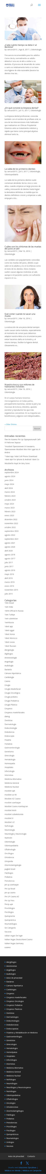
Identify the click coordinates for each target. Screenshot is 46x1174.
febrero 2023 (10, 511)
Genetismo (9, 751)
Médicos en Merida (12, 1170)
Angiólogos (11, 970)
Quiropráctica (10, 920)
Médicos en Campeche (31, 1170)
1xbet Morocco (11, 638)
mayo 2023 (9, 504)
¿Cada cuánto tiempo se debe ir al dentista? (21, 46)
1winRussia (9, 622)
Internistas (9, 775)
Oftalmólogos (12, 1099)
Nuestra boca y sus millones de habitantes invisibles (19, 385)
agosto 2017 (10, 558)
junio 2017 (9, 566)
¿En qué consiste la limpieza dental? (21, 108)
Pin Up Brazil (10, 888)
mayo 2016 (9, 574)
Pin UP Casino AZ (12, 896)
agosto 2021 (10, 543)
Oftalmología (10, 849)
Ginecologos (11, 1044)
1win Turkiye (10, 614)
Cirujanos (8, 708)
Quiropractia (10, 916)
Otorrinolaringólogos (15, 1111)
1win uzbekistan (11, 618)
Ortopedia (9, 861)
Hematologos (12, 1048)
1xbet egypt (9, 630)
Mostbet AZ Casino (13, 798)
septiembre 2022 (12, 531)
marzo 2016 (10, 582)
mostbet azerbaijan (13, 802)
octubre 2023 (10, 500)
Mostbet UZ (10, 822)
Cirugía (7, 685)
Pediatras (8, 877)
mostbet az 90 (11, 794)
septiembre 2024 (12, 472)
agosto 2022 (10, 535)
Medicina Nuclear (12, 787)
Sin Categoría (10, 928)
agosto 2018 (10, 554)
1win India (9, 607)
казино (8, 947)
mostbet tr (9, 818)
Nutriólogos (11, 1091)
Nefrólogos (11, 1079)
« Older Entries (11, 424)
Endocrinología (11, 728)
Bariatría (8, 669)
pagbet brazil (10, 869)
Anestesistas (11, 966)
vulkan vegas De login (14, 935)
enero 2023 (9, 515)
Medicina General (12, 783)
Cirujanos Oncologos (15, 1001)
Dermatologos (12, 1017)
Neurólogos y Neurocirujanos (18, 1087)
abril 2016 (9, 578)
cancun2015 (12, 49)
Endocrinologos (12, 1021)
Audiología (9, 665)
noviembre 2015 (11, 590)
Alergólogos (11, 962)
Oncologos (10, 1103)
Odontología (36, 49)
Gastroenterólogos (14, 1036)
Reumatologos (12, 1138)
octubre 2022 (10, 527)
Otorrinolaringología (13, 865)
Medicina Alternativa (13, 779)
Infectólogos (11, 1060)
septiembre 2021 (12, 539)
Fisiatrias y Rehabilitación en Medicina (22, 1032)
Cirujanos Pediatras (14, 1005)
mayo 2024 (9, 484)
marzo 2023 (10, 507)
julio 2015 (9, 594)
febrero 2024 (10, 496)
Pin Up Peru (9, 900)
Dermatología (10, 724)
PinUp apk (9, 904)
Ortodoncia (9, 857)
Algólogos (9, 654)
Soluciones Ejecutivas (27, 1167)
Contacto (31, 1156)
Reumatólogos (11, 924)
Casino (7, 681)
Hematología (10, 759)
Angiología (9, 661)
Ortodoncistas (12, 1107)
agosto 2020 (10, 547)
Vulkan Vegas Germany (14, 943)
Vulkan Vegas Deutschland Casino (18, 939)
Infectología (9, 771)
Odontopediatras (13, 1095)
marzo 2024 (10, 492)
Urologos (10, 1142)
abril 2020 (9, 550)
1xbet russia (10, 642)
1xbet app (9, 626)
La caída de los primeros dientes (20, 169)
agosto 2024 (10, 476)
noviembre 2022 (11, 523)
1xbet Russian (10, 646)
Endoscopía (9, 736)
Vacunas (8, 931)
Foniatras (8, 744)
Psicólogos (9, 912)
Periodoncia (9, 881)
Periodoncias (11, 1122)
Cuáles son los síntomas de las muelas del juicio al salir (23, 247)
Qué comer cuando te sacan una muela (20, 315)
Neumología (10, 830)
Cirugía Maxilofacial (13, 689)
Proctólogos (10, 908)
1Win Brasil (9, 603)
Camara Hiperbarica (14, 985)
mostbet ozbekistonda (14, 814)
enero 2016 (9, 586)
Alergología (9, 650)
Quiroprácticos (12, 1134)
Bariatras (10, 981)
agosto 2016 (10, 570)
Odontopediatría (11, 174)
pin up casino (10, 892)
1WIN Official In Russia (14, 611)
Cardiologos (11, 989)
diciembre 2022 (11, 519)
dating (7, 716)
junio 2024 (9, 480)
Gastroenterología (12, 747)
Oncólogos (9, 853)
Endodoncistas (12, 1025)
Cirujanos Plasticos (14, 1009)
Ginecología (9, 755)
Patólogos (9, 873)
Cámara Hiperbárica (13, 673)
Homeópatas (11, 1052)
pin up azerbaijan (12, 884)
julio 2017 (9, 562)
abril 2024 (9, 488)
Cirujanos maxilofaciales (15, 712)
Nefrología (9, 826)
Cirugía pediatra (11, 697)
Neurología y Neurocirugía (15, 834)
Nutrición (8, 838)
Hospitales (9, 767)
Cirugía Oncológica (12, 693)
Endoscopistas (12, 1028)
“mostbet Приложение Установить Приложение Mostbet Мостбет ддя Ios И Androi (22, 449)
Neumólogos (11, 1083)
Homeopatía (10, 763)
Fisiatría (8, 740)
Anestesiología (11, 657)
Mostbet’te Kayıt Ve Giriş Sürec (17, 463)
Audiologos (11, 974)
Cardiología (9, 677)
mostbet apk (10, 791)
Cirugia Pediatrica (12, 701)
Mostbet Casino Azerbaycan (16, 806)
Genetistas (10, 1040)
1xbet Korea (10, 634)
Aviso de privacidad (14, 978)
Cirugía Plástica (11, 704)
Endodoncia (9, 732)
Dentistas (9, 720)
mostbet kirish (10, 810)
